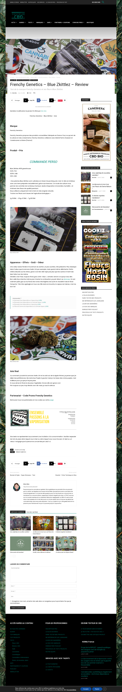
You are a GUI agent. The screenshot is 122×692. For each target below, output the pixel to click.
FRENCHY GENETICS (21, 452)
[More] (65, 100)
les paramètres (71, 690)
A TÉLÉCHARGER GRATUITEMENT (91, 629)
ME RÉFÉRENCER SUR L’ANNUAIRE (93, 301)
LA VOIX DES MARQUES (89, 306)
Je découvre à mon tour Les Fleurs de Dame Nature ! (101, 186)
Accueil (12, 77)
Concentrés (15, 652)
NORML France (88, 642)
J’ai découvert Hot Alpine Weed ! (65, 552)
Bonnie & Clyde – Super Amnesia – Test (22, 475)
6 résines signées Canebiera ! (64, 532)
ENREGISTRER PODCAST (90, 309)
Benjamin (94, 191)
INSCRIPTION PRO (88, 292)
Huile (13, 649)
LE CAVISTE (49, 670)
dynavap (67, 279)
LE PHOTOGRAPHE (51, 664)
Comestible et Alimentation (20, 657)
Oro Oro (14, 93)
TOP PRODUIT (34, 80)
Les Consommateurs (97, 209)
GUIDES (12, 632)
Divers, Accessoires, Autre (20, 660)
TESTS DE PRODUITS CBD (22, 77)
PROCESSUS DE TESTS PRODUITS (93, 312)
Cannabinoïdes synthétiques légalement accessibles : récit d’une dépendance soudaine (96, 674)
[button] (98, 2)
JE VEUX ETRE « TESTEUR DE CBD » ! (92, 632)
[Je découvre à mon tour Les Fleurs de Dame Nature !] (43, 523)
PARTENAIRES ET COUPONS (19, 666)
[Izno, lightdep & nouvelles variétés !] (20, 523)
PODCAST (13, 669)
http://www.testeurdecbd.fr (30, 487)
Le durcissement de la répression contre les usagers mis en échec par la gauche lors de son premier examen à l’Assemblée (96, 662)
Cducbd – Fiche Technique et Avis (65, 475)
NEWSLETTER (14, 672)
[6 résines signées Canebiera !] (66, 523)
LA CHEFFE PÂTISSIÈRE (53, 667)
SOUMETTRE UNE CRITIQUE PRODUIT (93, 634)
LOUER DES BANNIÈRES (89, 304)
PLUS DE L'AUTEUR (32, 512)
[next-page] (14, 556)
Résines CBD (16, 646)
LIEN (40, 300)
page (52, 400)
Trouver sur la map (20, 449)
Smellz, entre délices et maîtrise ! (42, 552)
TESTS (12, 640)
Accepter (86, 689)
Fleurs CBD (34, 77)
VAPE (11, 663)
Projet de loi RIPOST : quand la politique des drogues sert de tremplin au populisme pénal (95, 649)
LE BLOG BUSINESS (88, 295)
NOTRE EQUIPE (87, 315)
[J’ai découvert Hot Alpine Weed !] (66, 543)
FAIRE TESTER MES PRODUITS (91, 298)
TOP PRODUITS (15, 637)
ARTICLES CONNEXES (17, 512)
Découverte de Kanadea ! (17, 552)
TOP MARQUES (15, 634)
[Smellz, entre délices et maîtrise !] (43, 543)
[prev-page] (11, 556)
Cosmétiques (16, 654)
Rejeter (97, 689)
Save (61, 100)
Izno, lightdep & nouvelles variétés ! (19, 532)
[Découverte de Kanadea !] (20, 543)
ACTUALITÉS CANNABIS (17, 629)
